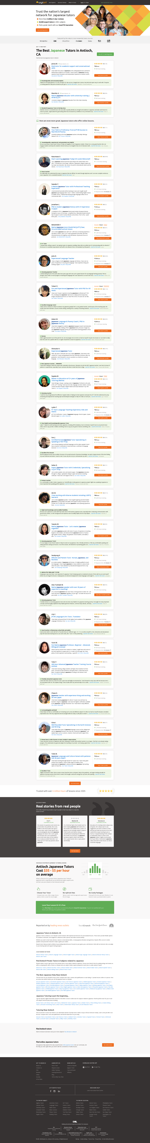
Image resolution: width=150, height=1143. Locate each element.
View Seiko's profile (103, 475)
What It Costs (72, 2)
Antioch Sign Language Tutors (83, 954)
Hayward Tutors (91, 1017)
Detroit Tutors (93, 1103)
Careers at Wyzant (71, 1065)
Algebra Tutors (40, 1103)
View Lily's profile (103, 625)
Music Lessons (53, 1110)
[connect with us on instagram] (55, 1091)
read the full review (72, 84)
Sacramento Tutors (50, 1017)
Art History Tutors (49, 1003)
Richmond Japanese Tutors (101, 983)
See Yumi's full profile (83, 653)
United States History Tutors (71, 1004)
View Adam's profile (103, 331)
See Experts (52, 2)
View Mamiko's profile (102, 102)
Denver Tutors (79, 1114)
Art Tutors (57, 1003)
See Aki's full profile (60, 505)
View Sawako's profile (102, 195)
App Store (87, 1067)
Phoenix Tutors (106, 1105)
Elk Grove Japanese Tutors (52, 987)
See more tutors (75, 783)
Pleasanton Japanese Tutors (100, 987)
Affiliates (69, 1072)
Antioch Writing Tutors (53, 969)
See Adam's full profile (60, 331)
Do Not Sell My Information (108, 1139)
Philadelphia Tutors (107, 1103)
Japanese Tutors (76, 1003)
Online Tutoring (56, 1070)
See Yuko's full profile (56, 674)
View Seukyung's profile (103, 567)
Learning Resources (57, 1072)
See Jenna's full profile (57, 76)
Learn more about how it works (95, 1090)
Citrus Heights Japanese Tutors (68, 987)
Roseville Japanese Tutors (56, 985)
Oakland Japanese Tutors (89, 981)
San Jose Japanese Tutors (42, 981)
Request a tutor (56, 1068)
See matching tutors (42, 30)
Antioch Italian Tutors (92, 967)
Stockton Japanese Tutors (103, 981)
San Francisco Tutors (62, 1017)
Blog (53, 1074)
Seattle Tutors (106, 1110)
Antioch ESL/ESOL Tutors (53, 967)
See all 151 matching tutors (105, 54)
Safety (37, 1074)
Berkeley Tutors (72, 1018)
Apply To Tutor (85, 2)
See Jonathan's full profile (64, 216)
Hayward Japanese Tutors (57, 983)
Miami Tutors (92, 1110)
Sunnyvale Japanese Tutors (71, 985)
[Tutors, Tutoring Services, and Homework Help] (41, 2)
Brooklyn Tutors (80, 1107)
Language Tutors (53, 1105)
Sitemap (77, 1139)
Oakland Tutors (72, 1017)
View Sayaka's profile (103, 388)
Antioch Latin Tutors (41, 956)
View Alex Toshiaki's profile (103, 594)
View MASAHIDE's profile (103, 238)
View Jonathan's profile (103, 216)
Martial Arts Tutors (66, 1003)
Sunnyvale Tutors (54, 1018)
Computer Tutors (40, 1110)
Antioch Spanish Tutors (105, 967)
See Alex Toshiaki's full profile (65, 595)
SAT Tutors (66, 1103)
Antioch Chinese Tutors (42, 954)
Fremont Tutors (100, 1017)
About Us (38, 1065)
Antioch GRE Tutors (41, 969)
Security (38, 1077)
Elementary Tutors (41, 1112)
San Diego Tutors (107, 1112)
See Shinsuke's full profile (63, 359)
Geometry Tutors (53, 1103)
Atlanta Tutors (79, 1103)
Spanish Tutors (66, 1107)
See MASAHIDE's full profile (64, 237)
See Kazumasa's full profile (63, 166)
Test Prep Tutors (67, 1112)
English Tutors (39, 1114)
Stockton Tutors (82, 1017)
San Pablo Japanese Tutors (68, 990)
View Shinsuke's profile (103, 358)
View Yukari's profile (103, 299)
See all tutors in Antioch (71, 1031)
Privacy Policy (98, 1139)
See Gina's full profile (56, 734)
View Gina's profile (103, 734)
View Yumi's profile (103, 653)
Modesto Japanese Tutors (42, 983)
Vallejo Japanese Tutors (85, 985)
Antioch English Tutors (69, 954)
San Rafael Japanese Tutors (53, 990)
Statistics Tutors (67, 1110)
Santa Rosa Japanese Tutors (86, 983)
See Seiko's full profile (80, 475)
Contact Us (39, 1068)
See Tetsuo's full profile (64, 136)
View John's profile (103, 266)
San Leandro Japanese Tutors (81, 988)
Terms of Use (91, 1139)
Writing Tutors (66, 1114)
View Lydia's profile (103, 418)
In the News (39, 1079)
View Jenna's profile (103, 75)
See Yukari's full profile (57, 298)
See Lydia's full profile (65, 416)
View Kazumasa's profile (103, 166)
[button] (110, 192)
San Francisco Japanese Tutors (74, 981)
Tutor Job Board (71, 1070)
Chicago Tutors (80, 1110)
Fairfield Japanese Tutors (52, 988)
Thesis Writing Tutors (95, 1003)
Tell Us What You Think (57, 1077)
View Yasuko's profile (103, 536)
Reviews (38, 1072)
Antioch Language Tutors (55, 954)
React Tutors (60, 1004)
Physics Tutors (53, 1112)
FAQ (37, 1070)
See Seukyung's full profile (61, 567)
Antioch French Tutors (65, 969)
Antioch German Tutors (80, 967)
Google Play (97, 1067)
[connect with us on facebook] (52, 1091)
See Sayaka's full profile (62, 388)
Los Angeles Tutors (94, 1107)
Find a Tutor (55, 1065)
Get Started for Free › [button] (107, 2)
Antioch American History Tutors (100, 954)
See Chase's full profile (57, 705)
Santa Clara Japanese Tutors (84, 987)
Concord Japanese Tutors (42, 985)
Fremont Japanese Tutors (71, 983)
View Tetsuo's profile (103, 137)
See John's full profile (65, 264)
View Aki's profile (103, 504)
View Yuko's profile (103, 673)
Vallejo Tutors (63, 1018)
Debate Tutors (85, 1003)
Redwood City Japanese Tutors (98, 988)
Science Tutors (66, 1105)
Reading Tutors (53, 1114)
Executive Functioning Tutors (48, 1004)
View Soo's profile (102, 447)
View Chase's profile (103, 704)
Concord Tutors (45, 1018)
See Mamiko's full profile (57, 102)
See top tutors (75, 851)
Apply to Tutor (70, 1068)
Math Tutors (52, 1107)
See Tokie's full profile (67, 766)
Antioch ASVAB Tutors (67, 967)
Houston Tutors (93, 1105)
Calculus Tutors (40, 1105)
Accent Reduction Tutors (86, 1004)
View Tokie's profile (103, 765)
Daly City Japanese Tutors (66, 988)
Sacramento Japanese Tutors (57, 981)
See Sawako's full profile (68, 196)
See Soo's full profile (62, 448)
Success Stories (62, 2)
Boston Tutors (80, 1105)
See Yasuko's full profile (61, 536)
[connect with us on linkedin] (58, 1091)
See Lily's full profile (70, 621)
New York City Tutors (94, 1112)
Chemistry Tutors (40, 1107)
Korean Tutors (40, 1003)
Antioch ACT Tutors (41, 967)
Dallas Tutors (79, 1112)
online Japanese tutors (68, 1045)
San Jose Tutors (40, 1017)
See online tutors (108, 1045)
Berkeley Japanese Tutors (99, 985)
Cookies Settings (83, 1139)
